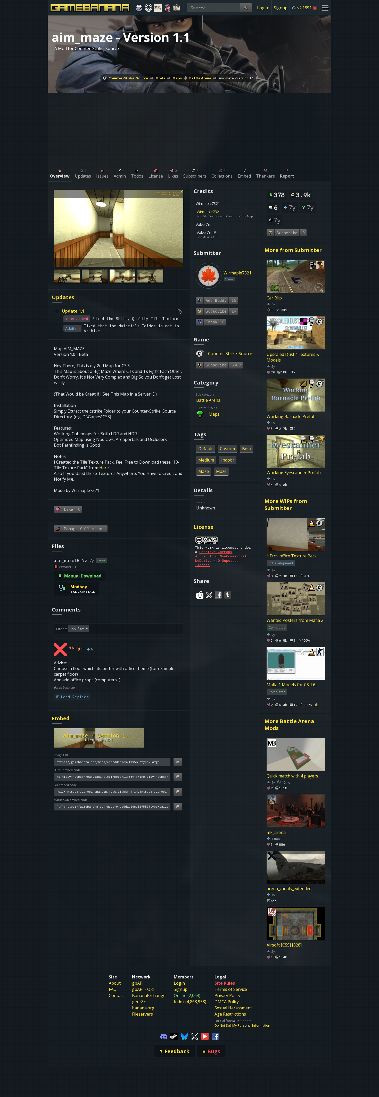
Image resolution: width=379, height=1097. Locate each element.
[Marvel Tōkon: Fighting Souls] (158, 8)
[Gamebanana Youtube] (205, 1036)
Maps (177, 78)
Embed (61, 718)
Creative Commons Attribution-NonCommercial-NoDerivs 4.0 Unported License (222, 558)
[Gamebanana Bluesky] (184, 1036)
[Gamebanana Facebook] (215, 1036)
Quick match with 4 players (292, 776)
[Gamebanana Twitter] (195, 1036)
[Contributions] (224, 211)
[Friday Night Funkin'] (167, 8)
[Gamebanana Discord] (164, 1036)
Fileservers (142, 1014)
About (115, 983)
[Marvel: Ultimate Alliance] (177, 8)
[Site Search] (246, 7)
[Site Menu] (325, 7)
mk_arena (276, 832)
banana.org (143, 1008)
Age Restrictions (230, 1014)
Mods (160, 78)
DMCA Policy (227, 1001)
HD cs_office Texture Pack (292, 556)
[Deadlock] (148, 8)
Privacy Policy (227, 995)
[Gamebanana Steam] (174, 1036)
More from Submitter (293, 250)
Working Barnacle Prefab (291, 416)
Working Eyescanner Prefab (294, 472)
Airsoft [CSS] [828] (284, 945)
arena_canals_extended (289, 888)
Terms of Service (231, 989)
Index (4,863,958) (190, 1001)
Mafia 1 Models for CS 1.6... (292, 685)
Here (104, 468)
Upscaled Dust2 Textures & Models (293, 357)
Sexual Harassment (233, 1008)
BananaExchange (149, 995)
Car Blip (274, 298)
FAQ (113, 989)
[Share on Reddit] (200, 595)
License (203, 526)
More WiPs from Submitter (286, 505)
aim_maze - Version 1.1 (236, 78)
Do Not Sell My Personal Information (242, 1025)
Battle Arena (200, 78)
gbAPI (138, 983)
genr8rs (139, 1001)
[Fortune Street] (139, 8)
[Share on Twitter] (209, 595)
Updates (63, 297)
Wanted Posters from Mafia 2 (295, 620)
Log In (263, 8)
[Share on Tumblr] (228, 595)
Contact (116, 995)
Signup (280, 8)
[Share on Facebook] (218, 595)
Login (179, 983)
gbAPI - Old (143, 989)
